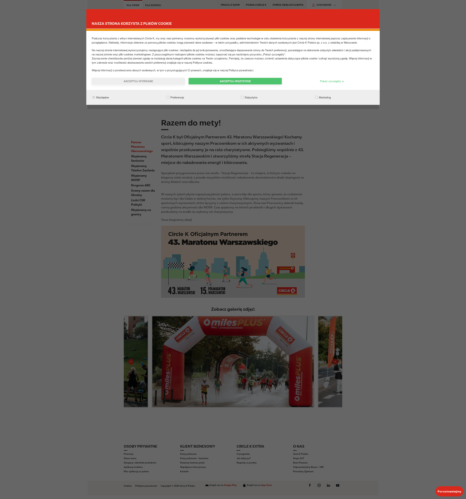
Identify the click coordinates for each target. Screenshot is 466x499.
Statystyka (250, 97)
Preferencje (177, 97)
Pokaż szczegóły (331, 81)
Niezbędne (102, 97)
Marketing (324, 97)
